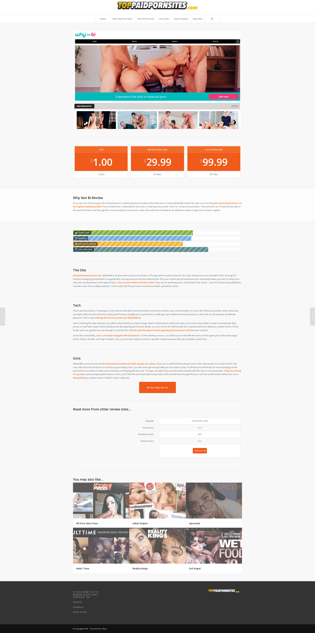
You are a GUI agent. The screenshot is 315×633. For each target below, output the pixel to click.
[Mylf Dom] (2, 317)
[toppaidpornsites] (157, 7)
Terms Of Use (80, 612)
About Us (77, 602)
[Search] (212, 19)
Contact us (78, 607)
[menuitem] (103, 19)
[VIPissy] (312, 317)
